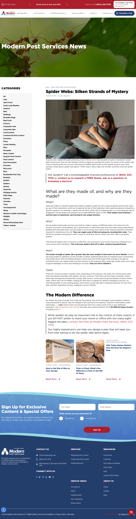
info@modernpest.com (47, 455)
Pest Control (122, 342)
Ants (5, 99)
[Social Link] (36, 477)
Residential (21, 13)
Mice (5, 147)
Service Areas (77, 13)
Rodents (6, 177)
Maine (73, 491)
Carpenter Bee (9, 129)
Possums (7, 165)
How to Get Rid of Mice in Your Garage (58, 369)
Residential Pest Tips (12, 174)
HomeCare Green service (69, 307)
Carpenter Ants (9, 126)
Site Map (70, 514)
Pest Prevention (9, 162)
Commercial (38, 13)
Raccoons (7, 168)
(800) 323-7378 (103, 4)
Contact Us (107, 13)
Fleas (5, 141)
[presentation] (60, 351)
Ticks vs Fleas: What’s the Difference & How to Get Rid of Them (89, 371)
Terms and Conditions (46, 514)
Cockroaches (8, 132)
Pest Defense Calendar (112, 463)
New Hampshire (77, 499)
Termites (7, 201)
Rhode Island (76, 503)
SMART (6, 180)
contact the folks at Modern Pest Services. (94, 321)
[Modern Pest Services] (8, 13)
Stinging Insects (10, 192)
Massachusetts (76, 495)
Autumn (60, 96)
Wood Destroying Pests (13, 222)
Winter (6, 219)
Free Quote (108, 455)
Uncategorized (65, 365)
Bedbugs (7, 114)
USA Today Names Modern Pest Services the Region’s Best (118, 348)
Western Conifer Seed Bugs (14, 213)
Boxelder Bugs (9, 117)
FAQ (105, 471)
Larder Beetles (9, 144)
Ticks (5, 204)
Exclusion (7, 138)
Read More (51, 379)
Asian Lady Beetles (11, 105)
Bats (5, 111)
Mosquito (7, 150)
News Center (111, 342)
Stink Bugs (7, 195)
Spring (6, 186)
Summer (6, 198)
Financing (107, 459)
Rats (5, 171)
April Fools (7, 102)
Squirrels (7, 189)
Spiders (6, 183)
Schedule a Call (125, 13)
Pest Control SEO (111, 514)
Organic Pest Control (12, 156)
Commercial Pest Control (13, 135)
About (92, 13)
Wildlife (6, 216)
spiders (57, 309)
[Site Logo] (17, 451)
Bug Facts (67, 96)
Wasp (5, 210)
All (4, 96)
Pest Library (108, 467)
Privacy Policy (61, 514)
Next (67, 4)
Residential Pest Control (79, 455)
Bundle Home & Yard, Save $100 (48, 4)
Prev (29, 4)
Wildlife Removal (58, 13)
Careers (6, 123)
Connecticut (75, 487)
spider (94, 160)
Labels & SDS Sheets (111, 475)
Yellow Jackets (9, 225)
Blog (47, 87)
